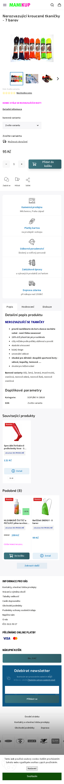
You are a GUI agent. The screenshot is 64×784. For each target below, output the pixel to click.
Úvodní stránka (32, 716)
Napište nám (8, 615)
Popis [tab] (10, 307)
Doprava (45, 728)
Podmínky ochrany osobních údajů (41, 680)
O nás (5, 619)
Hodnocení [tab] (28, 307)
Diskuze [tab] (47, 307)
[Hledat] (52, 5)
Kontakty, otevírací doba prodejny (19, 587)
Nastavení (32, 768)
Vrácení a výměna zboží (13, 592)
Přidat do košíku (48, 164)
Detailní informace (12, 109)
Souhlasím (32, 776)
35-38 (11, 478)
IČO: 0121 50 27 (9, 624)
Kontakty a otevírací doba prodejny (32, 722)
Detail (19, 471)
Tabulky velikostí (10, 596)
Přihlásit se (32, 699)
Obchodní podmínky (12, 605)
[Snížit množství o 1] (6, 164)
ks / (32, 658)
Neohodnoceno (24, 93)
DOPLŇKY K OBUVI (36, 397)
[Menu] (4, 5)
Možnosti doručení (18, 141)
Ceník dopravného (11, 601)
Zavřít (56, 191)
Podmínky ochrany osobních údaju (19, 610)
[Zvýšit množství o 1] (21, 164)
